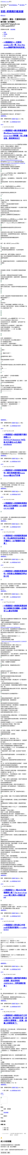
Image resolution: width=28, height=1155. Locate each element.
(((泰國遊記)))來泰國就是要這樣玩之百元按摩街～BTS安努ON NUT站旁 (15, 505)
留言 (17, 118)
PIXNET (7, 1133)
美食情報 (12, 29)
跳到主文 (3, 15)
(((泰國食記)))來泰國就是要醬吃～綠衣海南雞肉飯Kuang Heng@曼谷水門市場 (15, 472)
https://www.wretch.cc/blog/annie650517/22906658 (14, 641)
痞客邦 (14, 118)
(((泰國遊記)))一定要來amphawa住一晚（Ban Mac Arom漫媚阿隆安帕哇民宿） (15, 44)
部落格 (5, 34)
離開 (9, 1152)
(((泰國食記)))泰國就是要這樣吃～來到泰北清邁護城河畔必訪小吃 (15, 573)
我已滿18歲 (3, 1152)
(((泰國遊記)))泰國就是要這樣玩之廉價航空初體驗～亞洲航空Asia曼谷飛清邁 (15, 608)
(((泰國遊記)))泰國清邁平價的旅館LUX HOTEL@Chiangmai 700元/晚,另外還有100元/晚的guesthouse (15, 439)
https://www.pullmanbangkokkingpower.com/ (11, 160)
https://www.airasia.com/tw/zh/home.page (10, 627)
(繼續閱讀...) (4, 116)
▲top (2, 124)
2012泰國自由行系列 (15, 121)
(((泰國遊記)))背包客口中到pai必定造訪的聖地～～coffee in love (15, 927)
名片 (5, 36)
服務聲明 (16, 1135)
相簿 (5, 32)
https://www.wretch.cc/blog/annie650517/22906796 (13, 163)
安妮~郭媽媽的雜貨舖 (12, 11)
